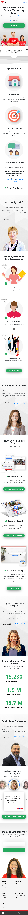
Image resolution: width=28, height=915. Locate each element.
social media (17, 178)
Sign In (23, 2)
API (16, 885)
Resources (4, 897)
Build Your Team (14, 852)
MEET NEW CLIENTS (14, 588)
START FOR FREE (14, 25)
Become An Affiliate (20, 897)
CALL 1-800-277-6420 (14, 846)
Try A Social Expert (14, 370)
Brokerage (17, 899)
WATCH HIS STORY (20, 736)
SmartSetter (5, 889)
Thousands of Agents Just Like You (14, 818)
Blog (3, 887)
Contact (4, 899)
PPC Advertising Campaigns (10, 18)
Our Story (4, 885)
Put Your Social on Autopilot (14, 489)
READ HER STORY (21, 623)
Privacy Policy (5, 909)
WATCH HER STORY (20, 220)
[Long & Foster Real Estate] (14, 51)
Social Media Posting (20, 16)
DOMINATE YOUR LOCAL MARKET (14, 535)
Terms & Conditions (7, 907)
